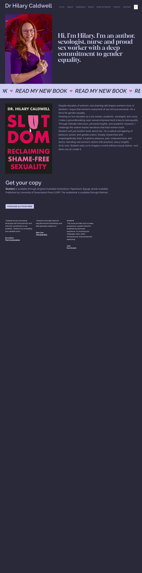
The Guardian (41, 235)
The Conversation (12, 240)
